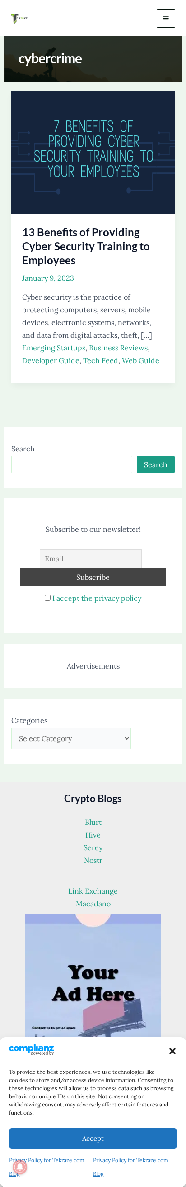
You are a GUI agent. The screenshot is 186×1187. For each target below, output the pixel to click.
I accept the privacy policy (96, 598)
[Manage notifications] (20, 1167)
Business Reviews (118, 347)
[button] (172, 1051)
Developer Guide (50, 360)
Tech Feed (100, 360)
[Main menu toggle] (166, 18)
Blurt (93, 822)
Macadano (93, 903)
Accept (93, 1138)
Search (23, 448)
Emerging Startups (53, 347)
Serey (93, 847)
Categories (29, 720)
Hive (93, 834)
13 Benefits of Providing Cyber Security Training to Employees (86, 246)
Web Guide (140, 360)
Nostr (93, 860)
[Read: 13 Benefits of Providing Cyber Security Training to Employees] (93, 151)
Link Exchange (93, 890)
